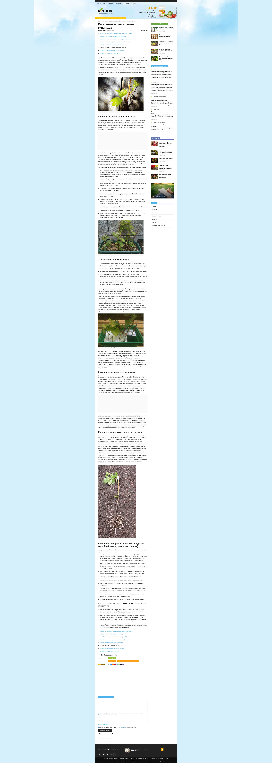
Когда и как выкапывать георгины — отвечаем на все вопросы (165, 51)
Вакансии (122, 758)
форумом (100, 714)
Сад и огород (100, 21)
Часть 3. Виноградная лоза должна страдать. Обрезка (115, 39)
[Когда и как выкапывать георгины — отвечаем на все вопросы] (154, 51)
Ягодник (136, 660)
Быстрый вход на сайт (103, 724)
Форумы (127, 3)
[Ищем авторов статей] (162, 190)
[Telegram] (117, 664)
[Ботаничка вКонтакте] (170, 1)
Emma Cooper (109, 254)
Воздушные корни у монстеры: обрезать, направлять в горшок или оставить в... (166, 29)
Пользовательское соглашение (142, 758)
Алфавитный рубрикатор (158, 225)
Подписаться (123, 727)
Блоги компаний (119, 3)
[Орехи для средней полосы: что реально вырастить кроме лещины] (154, 58)
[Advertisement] (122, 681)
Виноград (111, 658)
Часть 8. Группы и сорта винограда (109, 53)
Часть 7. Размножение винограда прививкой (112, 50)
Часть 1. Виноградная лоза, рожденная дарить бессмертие (116, 33)
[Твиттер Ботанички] (174, 1)
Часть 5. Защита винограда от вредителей (111, 44)
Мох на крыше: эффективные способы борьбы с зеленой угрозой (166, 152)
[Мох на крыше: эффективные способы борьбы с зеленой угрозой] (154, 152)
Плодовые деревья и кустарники (111, 21)
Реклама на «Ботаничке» (130, 758)
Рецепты (110, 3)
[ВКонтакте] (111, 664)
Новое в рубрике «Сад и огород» (159, 23)
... (115, 658)
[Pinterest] (115, 664)
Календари (109, 17)
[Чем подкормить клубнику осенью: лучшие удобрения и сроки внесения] (154, 176)
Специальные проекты (119, 17)
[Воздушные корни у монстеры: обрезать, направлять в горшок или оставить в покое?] (154, 29)
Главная (97, 17)
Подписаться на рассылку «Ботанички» (108, 733)
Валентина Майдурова (102, 30)
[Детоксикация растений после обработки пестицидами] (154, 160)
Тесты (104, 3)
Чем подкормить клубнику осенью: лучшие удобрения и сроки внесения (166, 176)
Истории (154, 212)
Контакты (166, 758)
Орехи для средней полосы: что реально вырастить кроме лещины (166, 58)
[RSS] (176, 1)
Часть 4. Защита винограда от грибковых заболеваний (115, 42)
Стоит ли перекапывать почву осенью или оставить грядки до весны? (166, 43)
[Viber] (123, 664)
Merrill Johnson (115, 538)
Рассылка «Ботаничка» (113, 758)
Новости (154, 209)
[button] (175, 3)
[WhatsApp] (119, 664)
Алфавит (103, 17)
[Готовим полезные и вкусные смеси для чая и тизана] (154, 36)
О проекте (106, 758)
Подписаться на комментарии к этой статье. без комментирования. (118, 727)
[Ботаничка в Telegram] (172, 1)
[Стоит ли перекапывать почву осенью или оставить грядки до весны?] (154, 43)
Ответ (134, 3)
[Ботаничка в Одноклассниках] (169, 1)
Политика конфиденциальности (156, 758)
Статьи (98, 3)
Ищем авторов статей (158, 196)
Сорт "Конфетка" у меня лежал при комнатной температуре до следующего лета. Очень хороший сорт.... (162, 117)
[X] (121, 664)
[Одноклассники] (113, 664)
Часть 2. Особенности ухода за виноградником (113, 36)
